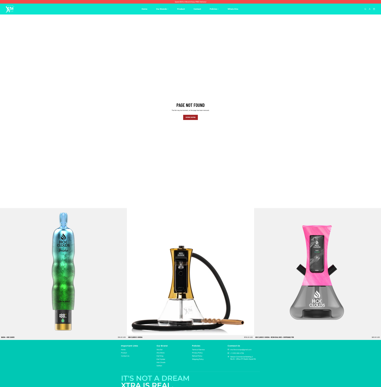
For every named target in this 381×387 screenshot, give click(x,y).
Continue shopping (190, 117)
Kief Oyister (161, 359)
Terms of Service (198, 350)
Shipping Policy (198, 359)
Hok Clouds (161, 362)
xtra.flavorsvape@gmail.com (241, 350)
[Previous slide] (3, 271)
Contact (197, 9)
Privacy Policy (197, 353)
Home (144, 9)
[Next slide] (124, 271)
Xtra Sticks (161, 353)
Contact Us (125, 356)
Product (181, 9)
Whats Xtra (233, 9)
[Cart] (374, 9)
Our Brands (161, 9)
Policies (213, 9)
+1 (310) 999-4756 (237, 353)
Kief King (160, 356)
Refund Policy (197, 356)
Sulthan (159, 366)
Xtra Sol (159, 350)
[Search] (365, 9)
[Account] (370, 9)
